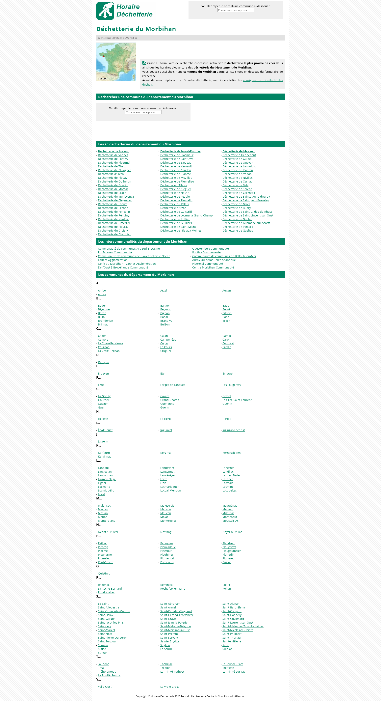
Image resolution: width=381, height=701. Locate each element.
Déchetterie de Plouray (113, 227)
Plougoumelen (231, 551)
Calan (164, 336)
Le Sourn (166, 649)
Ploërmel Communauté (207, 264)
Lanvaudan (105, 475)
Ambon (103, 290)
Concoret (228, 343)
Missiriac (228, 513)
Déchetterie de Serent (237, 189)
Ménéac (227, 509)
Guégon (103, 404)
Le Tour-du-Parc (232, 664)
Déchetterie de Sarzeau (175, 162)
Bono (225, 317)
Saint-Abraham (170, 603)
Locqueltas (229, 490)
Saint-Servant (169, 637)
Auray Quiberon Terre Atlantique (214, 260)
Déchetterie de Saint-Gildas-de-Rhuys (247, 211)
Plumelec (104, 558)
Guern (164, 407)
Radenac (104, 585)
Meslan (103, 513)
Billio (101, 317)
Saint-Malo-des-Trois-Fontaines (243, 626)
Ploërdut (166, 551)
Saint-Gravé (168, 619)
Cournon (104, 347)
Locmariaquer (169, 487)
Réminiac (166, 585)
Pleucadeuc (168, 547)
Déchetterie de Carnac (237, 181)
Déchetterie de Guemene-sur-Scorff (246, 223)
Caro (225, 339)
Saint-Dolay (105, 615)
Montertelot (168, 520)
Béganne (104, 309)
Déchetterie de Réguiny (113, 215)
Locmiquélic (106, 490)
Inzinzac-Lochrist (233, 430)
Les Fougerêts (231, 385)
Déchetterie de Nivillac (237, 178)
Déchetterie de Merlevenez (116, 196)
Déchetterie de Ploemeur (176, 155)
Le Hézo (165, 419)
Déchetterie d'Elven (111, 174)
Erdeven (103, 373)
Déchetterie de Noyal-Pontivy (180, 151)
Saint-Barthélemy (233, 607)
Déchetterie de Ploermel (114, 162)
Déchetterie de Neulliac (113, 219)
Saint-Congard (231, 611)
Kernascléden (231, 453)
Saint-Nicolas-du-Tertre (237, 630)
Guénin (227, 404)
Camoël (227, 336)
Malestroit (167, 505)
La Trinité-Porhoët (172, 671)
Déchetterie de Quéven (237, 162)
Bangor (165, 305)
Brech (226, 320)
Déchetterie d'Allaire (173, 185)
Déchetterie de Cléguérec (115, 200)
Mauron (165, 509)
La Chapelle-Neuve (110, 343)
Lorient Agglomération (113, 260)
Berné (226, 309)
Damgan (103, 362)
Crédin (226, 347)
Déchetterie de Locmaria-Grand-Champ (186, 215)
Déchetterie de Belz (235, 185)
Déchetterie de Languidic (239, 166)
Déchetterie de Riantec (175, 174)
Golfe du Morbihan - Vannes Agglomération (127, 264)
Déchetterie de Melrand (238, 151)
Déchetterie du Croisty (113, 230)
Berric (102, 313)
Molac (164, 517)
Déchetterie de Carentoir (238, 193)
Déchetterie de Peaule (175, 196)
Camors (103, 339)
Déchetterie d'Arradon (237, 174)
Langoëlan (105, 471)
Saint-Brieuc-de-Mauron (114, 611)
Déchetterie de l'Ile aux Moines (180, 230)
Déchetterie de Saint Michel (178, 227)
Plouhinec (166, 554)
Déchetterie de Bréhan (113, 208)
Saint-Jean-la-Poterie (174, 622)
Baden (102, 305)
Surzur (102, 653)
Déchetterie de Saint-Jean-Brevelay (245, 200)
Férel (101, 385)
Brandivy (166, 320)
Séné (225, 645)
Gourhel (103, 400)
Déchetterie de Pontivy (113, 159)
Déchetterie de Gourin (113, 185)
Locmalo (227, 483)
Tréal (101, 668)
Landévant (167, 468)
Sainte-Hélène (231, 641)
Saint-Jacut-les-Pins (111, 622)
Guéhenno (167, 404)
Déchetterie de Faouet (112, 204)
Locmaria (104, 487)
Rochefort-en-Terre (172, 588)
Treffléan (228, 668)
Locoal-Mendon (170, 490)
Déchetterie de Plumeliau (177, 181)
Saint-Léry (104, 626)
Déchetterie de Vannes (113, 155)
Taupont (103, 664)
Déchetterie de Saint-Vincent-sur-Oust (247, 215)
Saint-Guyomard (233, 619)
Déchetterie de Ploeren (237, 170)
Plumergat (167, 558)
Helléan (103, 419)
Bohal (164, 317)
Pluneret (228, 558)
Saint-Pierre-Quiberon (112, 637)
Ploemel (103, 551)
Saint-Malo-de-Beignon (175, 626)
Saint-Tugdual (107, 641)
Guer (101, 407)
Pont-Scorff (105, 562)
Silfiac (102, 649)
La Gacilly (104, 396)
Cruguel (165, 351)
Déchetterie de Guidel (237, 159)
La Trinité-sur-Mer (234, 671)
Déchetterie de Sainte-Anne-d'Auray (246, 196)
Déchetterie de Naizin (174, 193)
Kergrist (165, 453)
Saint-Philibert (231, 634)
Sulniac (227, 649)
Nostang (165, 532)
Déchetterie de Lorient (113, 151)
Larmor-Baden (231, 475)
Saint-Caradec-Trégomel (176, 611)
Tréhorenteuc (107, 671)
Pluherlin (228, 554)
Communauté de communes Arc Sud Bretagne (129, 248)
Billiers (227, 313)
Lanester (228, 468)
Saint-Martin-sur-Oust (175, 630)
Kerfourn (104, 453)
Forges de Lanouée (172, 385)
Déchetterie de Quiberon (114, 181)
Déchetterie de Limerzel (114, 223)
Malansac (104, 505)
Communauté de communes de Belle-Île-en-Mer (224, 256)
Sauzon (103, 645)
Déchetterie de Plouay (112, 178)
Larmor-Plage (107, 479)
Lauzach (227, 479)
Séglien (165, 645)
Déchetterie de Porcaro (237, 227)
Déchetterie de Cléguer (175, 189)
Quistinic (104, 573)
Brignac (103, 324)
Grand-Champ (169, 400)
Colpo (164, 343)
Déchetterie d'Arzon (173, 208)
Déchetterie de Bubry (236, 208)
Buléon (165, 324)
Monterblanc (106, 520)
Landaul (103, 468)
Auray (102, 294)
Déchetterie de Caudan (175, 170)
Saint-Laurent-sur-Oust (237, 622)
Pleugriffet (229, 547)
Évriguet (227, 373)
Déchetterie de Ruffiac (175, 219)
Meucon (165, 513)
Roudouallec (106, 592)
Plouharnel (105, 554)
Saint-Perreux (169, 634)
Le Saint (103, 603)
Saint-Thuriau (231, 637)
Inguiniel (166, 430)
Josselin (103, 441)
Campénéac (168, 339)
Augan (226, 290)
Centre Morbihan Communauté (213, 267)
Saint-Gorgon (106, 619)
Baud (225, 305)
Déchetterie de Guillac (237, 219)
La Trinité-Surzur (109, 675)
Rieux (226, 585)
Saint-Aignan (231, 603)
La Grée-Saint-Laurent (237, 400)
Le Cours (166, 347)
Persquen (166, 543)
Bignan (165, 313)
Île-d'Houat (105, 430)
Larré (163, 479)
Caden (102, 336)
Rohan (226, 588)
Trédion (165, 668)
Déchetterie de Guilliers (176, 223)
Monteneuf (229, 517)
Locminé (228, 487)
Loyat (101, 494)
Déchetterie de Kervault (176, 166)
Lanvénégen (168, 475)
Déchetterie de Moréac (113, 189)
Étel (162, 373)
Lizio (163, 483)
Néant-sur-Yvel (108, 532)
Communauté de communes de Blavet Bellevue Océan (134, 256)
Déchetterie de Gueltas (237, 230)
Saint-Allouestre (108, 607)
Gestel (226, 396)
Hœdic (226, 419)
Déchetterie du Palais (174, 204)
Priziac (226, 562)
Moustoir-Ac (230, 520)
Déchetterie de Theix (112, 166)
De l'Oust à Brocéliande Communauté (123, 267)
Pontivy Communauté (206, 252)
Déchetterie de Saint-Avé (176, 159)
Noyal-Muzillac (232, 532)
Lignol (102, 483)
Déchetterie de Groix (236, 204)
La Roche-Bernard (110, 588)
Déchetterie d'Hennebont (239, 155)
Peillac (102, 543)
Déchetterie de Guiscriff (176, 211)
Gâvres (164, 396)
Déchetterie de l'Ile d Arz (114, 234)
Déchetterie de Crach (112, 193)
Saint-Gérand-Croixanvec (176, 615)
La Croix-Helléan (109, 351)
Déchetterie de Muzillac (176, 178)
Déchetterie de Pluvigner (114, 170)
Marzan (103, 509)
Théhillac (166, 664)
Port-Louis (167, 562)
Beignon (165, 309)
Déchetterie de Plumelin (176, 200)
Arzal (163, 290)
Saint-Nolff (105, 634)
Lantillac (228, 471)
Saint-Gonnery (231, 615)
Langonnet (167, 471)
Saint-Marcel (106, 630)
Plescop (103, 547)
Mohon (102, 517)
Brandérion (105, 320)
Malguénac (229, 505)
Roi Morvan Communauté (115, 252)
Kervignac (104, 456)
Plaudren (228, 543)
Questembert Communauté (210, 248)
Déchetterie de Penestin (114, 211)
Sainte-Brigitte (169, 641)
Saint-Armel (168, 607)
